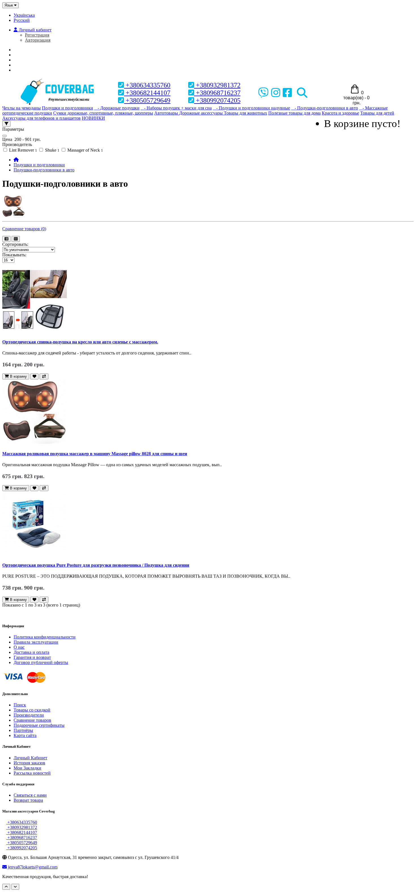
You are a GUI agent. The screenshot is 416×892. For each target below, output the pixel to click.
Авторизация (37, 40)
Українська (24, 15)
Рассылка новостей (32, 773)
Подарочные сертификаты (39, 725)
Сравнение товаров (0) (24, 228)
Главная (27, 49)
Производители (29, 715)
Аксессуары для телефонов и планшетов (41, 118)
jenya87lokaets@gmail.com (32, 867)
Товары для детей (377, 113)
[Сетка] (16, 239)
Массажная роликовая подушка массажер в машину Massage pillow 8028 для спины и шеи (94, 453)
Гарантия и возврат (32, 657)
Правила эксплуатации (36, 642)
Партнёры (23, 730)
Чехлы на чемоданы (21, 108)
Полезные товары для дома (294, 113)
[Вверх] (6, 887)
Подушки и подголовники (67, 108)
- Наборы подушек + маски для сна (176, 108)
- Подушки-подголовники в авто (324, 108)
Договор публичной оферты (41, 662)
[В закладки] (34, 376)
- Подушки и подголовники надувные (251, 108)
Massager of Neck (84, 150)
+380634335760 (147, 85)
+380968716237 (217, 92)
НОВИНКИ (93, 118)
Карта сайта (25, 735)
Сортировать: (15, 244)
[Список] (6, 239)
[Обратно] (15, 887)
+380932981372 (217, 85)
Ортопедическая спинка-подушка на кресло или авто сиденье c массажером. (80, 341)
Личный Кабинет (30, 757)
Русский (22, 20)
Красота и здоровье (340, 113)
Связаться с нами (30, 795)
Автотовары (166, 113)
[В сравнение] (44, 376)
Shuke (51, 150)
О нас (24, 54)
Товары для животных (245, 113)
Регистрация (37, 35)
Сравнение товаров (32, 720)
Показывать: (14, 254)
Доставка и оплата (31, 652)
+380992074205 (217, 100)
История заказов (29, 762)
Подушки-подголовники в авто (44, 169)
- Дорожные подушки (117, 108)
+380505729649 (147, 100)
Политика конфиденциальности (45, 637)
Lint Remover (22, 150)
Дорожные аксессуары (201, 113)
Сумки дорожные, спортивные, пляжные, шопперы (103, 113)
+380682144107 (147, 92)
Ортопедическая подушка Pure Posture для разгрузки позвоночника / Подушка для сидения (95, 565)
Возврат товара (28, 800)
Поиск (20, 704)
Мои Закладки (27, 768)
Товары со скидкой (32, 710)
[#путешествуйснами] (58, 79)
